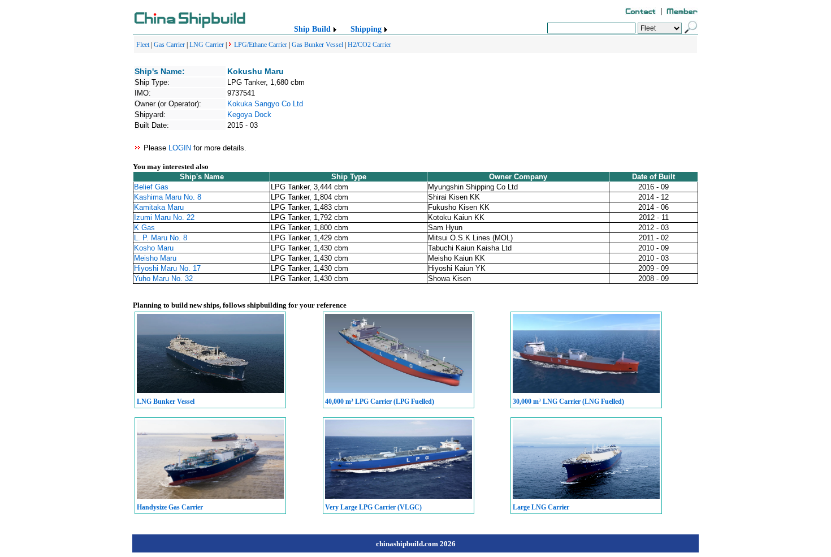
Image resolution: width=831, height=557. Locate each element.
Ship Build (312, 29)
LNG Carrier (206, 45)
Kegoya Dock (249, 114)
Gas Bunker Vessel (317, 45)
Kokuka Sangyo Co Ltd (265, 104)
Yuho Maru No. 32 (163, 278)
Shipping (366, 29)
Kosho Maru (154, 248)
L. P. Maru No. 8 (160, 238)
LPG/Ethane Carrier (260, 45)
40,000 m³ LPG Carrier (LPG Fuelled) (379, 401)
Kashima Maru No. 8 (167, 197)
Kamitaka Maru (159, 207)
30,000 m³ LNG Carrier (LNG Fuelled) (568, 401)
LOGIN (179, 148)
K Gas (144, 227)
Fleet (142, 45)
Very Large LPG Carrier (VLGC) (373, 507)
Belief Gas (151, 187)
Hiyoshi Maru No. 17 (167, 268)
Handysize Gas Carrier (170, 507)
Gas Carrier (169, 45)
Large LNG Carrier (541, 507)
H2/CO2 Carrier (369, 45)
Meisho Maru (155, 258)
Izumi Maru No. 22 (164, 217)
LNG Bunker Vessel (165, 401)
